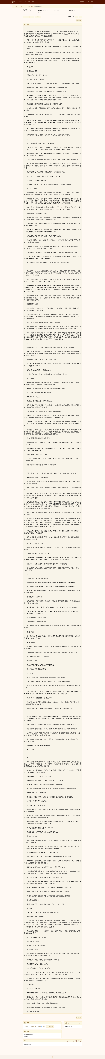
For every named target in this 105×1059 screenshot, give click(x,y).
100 (26, 1026)
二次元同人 (22, 6)
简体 (77, 17)
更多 (80, 1023)
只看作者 (69, 1041)
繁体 (80, 17)
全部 (66, 1041)
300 (29, 1026)
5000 (40, 1026)
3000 (36, 1026)
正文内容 (26, 24)
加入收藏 (26, 17)
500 (33, 1026)
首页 (21, 2)
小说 (25, 2)
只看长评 (79, 1041)
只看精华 (74, 1041)
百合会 (15, 2)
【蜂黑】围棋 (30, 6)
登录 (92, 2)
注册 (88, 2)
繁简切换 (82, 2)
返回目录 (79, 20)
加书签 (32, 17)
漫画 (29, 2)
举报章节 (38, 17)
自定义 (44, 1026)
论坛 (33, 2)
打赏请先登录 (50, 1026)
